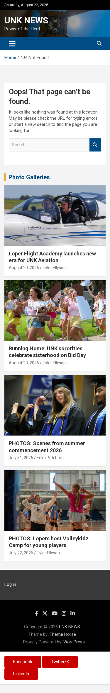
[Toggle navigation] (12, 43)
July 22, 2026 (21, 553)
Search (95, 145)
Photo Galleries (29, 177)
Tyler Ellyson (54, 267)
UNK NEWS (26, 20)
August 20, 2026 (24, 267)
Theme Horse (63, 634)
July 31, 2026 (21, 457)
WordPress (74, 642)
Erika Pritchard (50, 457)
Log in (10, 584)
